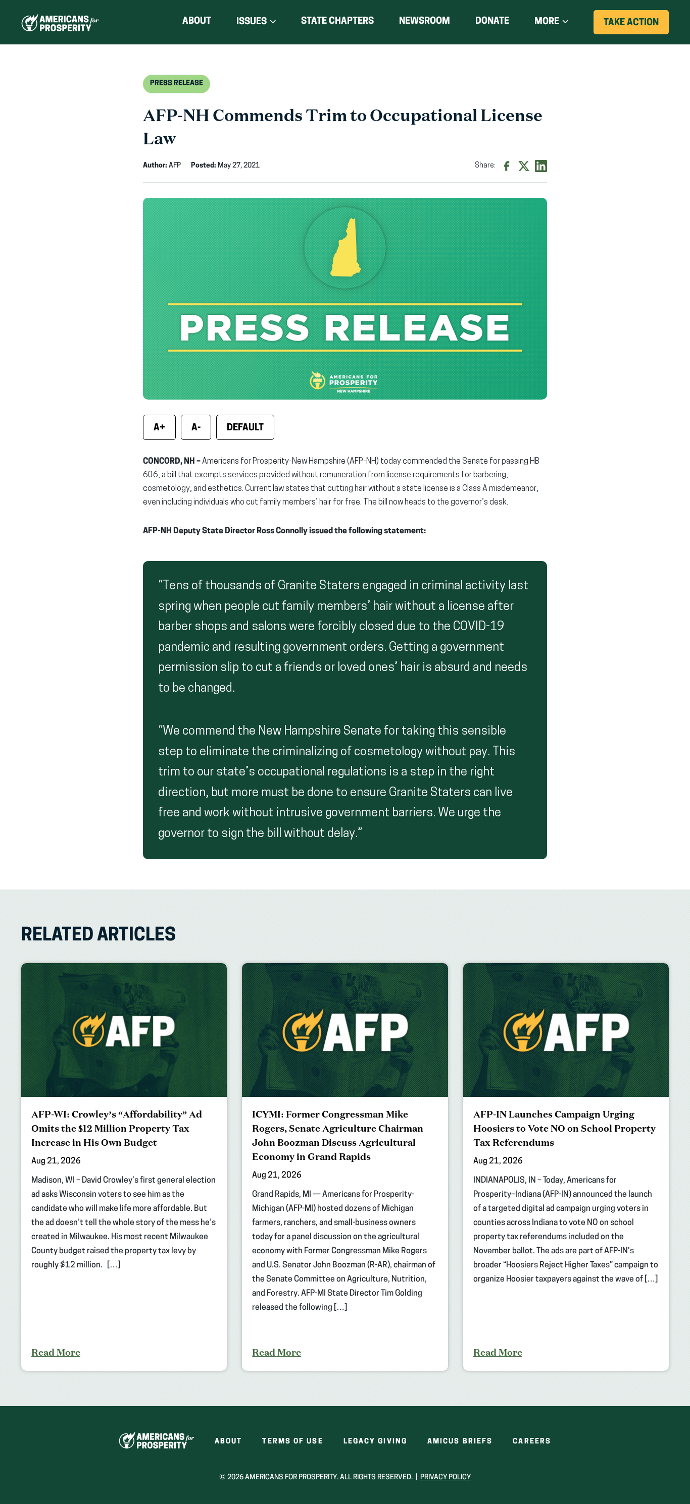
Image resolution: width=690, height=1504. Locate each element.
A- (196, 428)
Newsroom (424, 21)
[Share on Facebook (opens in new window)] (507, 166)
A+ (159, 428)
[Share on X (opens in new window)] (524, 166)
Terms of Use (292, 1441)
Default (245, 428)
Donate (492, 23)
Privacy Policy (445, 1477)
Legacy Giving (375, 1441)
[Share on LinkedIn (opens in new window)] (541, 166)
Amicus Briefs (459, 1441)
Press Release (176, 83)
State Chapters (337, 21)
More (546, 22)
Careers (532, 1441)
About (196, 21)
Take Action (636, 26)
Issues (251, 22)
